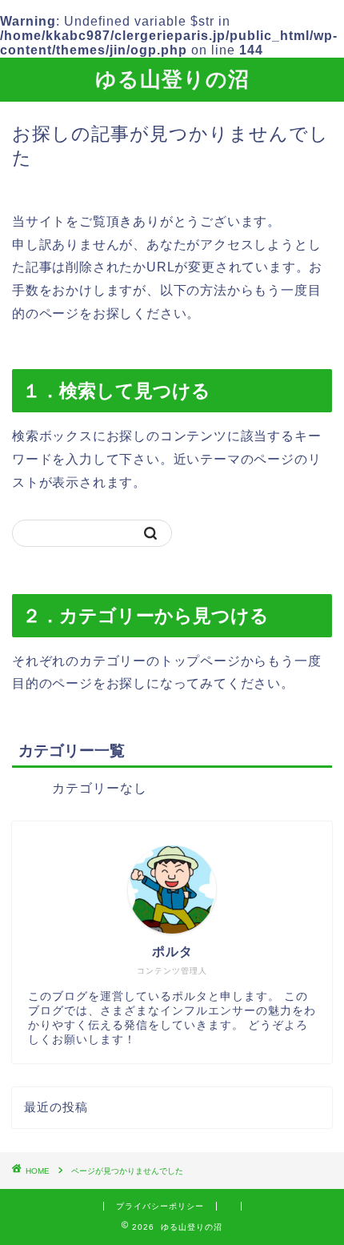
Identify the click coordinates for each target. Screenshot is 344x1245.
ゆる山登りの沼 (172, 78)
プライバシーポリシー (160, 1206)
